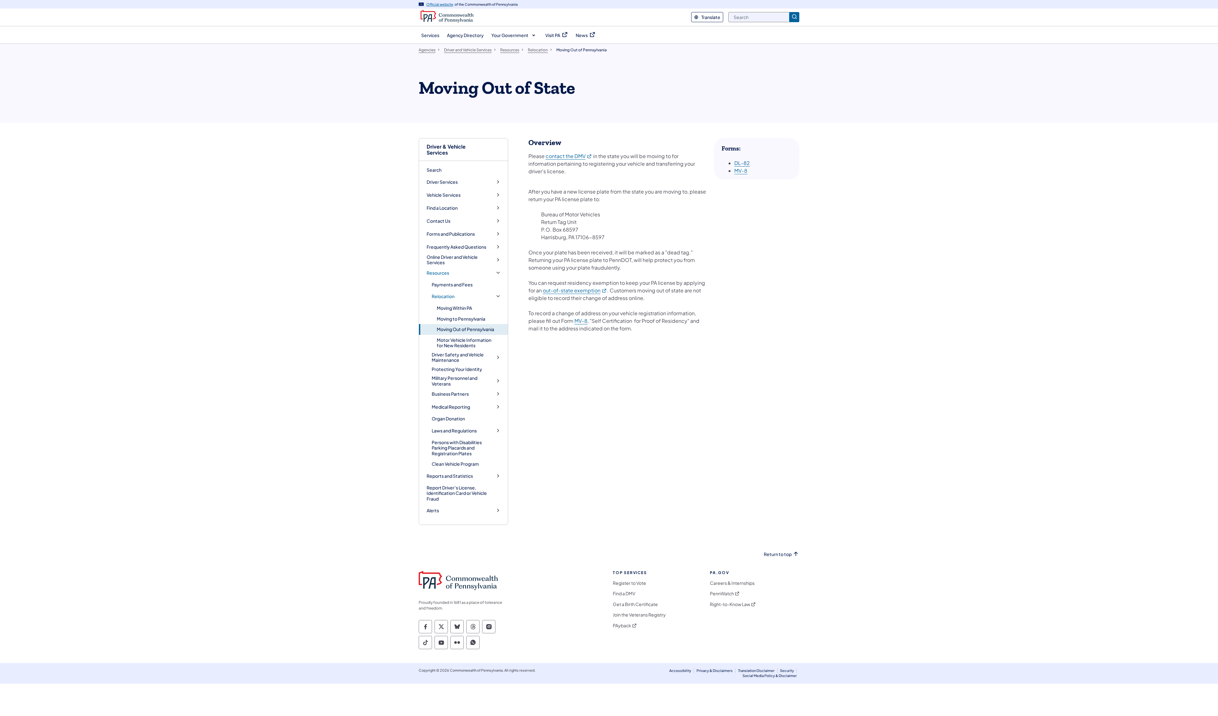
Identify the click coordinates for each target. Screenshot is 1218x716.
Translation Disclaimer (756, 670)
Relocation (443, 296)
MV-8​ (740, 170)
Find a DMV (624, 593)
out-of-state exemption (575, 290)
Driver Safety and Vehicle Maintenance (458, 357)
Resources (438, 273)
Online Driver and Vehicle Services (452, 259)
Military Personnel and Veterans (454, 381)
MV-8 (580, 320)
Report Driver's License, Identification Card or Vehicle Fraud (457, 493)
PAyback (622, 625)
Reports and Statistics (450, 476)
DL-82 (742, 163)
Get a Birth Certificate (635, 604)
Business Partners (450, 394)
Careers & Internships (732, 583)
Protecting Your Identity (457, 369)
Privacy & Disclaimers (715, 670)
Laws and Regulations (454, 430)
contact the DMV (569, 156)
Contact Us (438, 221)
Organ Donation (448, 418)
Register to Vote (629, 583)
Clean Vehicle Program (455, 464)
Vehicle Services (444, 195)
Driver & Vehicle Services (446, 150)
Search (434, 170)
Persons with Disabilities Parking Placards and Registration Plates (457, 447)
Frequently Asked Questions (456, 247)
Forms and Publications (451, 234)
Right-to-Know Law (730, 604)
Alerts (433, 510)
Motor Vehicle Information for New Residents (464, 342)
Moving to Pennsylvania (461, 319)
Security (787, 670)
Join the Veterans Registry (639, 614)
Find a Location (442, 208)
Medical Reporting (451, 407)
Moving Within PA (454, 308)
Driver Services (442, 182)
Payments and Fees (452, 284)
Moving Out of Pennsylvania (465, 329)
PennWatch (722, 593)
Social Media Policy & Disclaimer (770, 676)
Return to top (778, 554)
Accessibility (680, 670)
